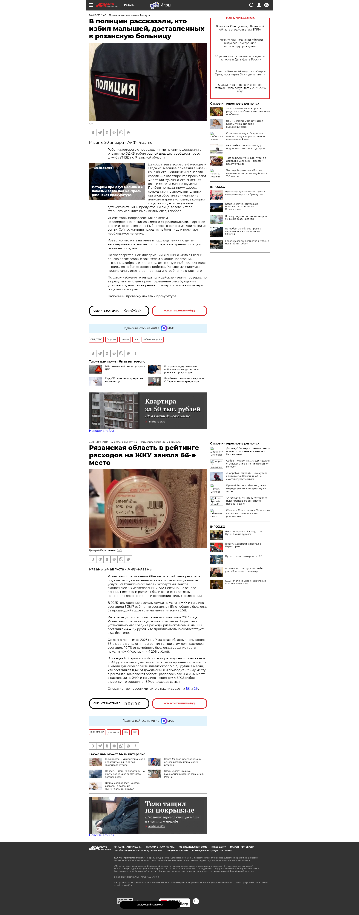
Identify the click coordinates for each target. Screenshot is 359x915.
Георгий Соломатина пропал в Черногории (243, 545)
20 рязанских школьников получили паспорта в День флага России (240, 58)
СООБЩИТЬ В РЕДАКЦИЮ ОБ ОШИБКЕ (212, 850)
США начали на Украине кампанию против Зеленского (245, 582)
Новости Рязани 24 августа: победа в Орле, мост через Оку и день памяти (240, 73)
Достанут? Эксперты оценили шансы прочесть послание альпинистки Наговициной (248, 451)
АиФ (91, 123)
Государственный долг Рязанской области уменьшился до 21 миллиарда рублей (125, 762)
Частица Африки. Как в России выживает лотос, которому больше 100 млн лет (246, 173)
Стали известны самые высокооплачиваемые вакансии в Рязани (183, 774)
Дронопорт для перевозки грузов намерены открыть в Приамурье (245, 193)
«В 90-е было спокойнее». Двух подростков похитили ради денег (246, 147)
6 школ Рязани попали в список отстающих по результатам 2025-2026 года (240, 88)
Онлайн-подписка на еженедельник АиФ (138, 850)
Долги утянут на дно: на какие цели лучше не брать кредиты (246, 217)
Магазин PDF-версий (242, 847)
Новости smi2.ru (101, 431)
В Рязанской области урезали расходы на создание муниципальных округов (122, 786)
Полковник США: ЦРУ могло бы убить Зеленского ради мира (244, 570)
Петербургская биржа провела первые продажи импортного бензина (243, 231)
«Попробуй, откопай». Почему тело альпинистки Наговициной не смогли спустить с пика (247, 476)
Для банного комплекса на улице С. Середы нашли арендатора (184, 380)
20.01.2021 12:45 (97, 15)
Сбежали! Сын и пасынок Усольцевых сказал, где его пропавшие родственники (248, 513)
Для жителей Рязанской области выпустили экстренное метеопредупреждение (240, 43)
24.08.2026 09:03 (98, 442)
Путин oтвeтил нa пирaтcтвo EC (243, 556)
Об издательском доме (193, 847)
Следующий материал (150, 905)
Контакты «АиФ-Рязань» (128, 847)
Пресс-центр (218, 847)
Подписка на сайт (177, 850)
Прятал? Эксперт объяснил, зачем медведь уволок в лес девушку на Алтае (246, 488)
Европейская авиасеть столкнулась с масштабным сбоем (247, 242)
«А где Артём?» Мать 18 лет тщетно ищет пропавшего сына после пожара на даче (246, 500)
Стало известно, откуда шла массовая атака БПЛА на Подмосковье (241, 207)
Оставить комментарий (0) (179, 311)
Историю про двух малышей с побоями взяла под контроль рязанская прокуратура (181, 369)
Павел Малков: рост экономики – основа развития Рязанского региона (183, 762)
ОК (196, 688)
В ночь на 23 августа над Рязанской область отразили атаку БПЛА (240, 28)
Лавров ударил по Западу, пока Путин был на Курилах (243, 532)
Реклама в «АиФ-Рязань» (160, 847)
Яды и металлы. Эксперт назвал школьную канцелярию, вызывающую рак (244, 123)
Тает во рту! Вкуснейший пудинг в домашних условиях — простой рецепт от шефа (246, 160)
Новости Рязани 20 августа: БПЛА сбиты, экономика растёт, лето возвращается (125, 774)
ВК (188, 688)
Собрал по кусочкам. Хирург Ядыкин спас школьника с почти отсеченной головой (248, 463)
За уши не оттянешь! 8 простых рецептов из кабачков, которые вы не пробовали (248, 111)
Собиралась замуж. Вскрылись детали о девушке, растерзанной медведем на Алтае (245, 136)
